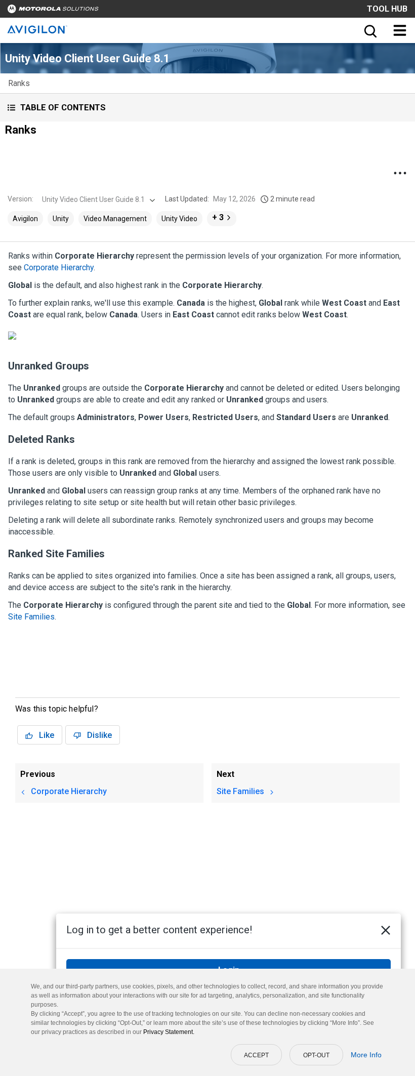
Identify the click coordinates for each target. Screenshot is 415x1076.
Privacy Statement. (168, 1032)
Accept (256, 1055)
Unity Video (179, 219)
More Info (366, 1055)
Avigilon (25, 219)
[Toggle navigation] (400, 30)
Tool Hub (387, 9)
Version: (20, 199)
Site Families (31, 617)
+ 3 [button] (218, 217)
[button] (207, 107)
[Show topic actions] (400, 173)
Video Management (115, 219)
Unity (61, 219)
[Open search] (369, 30)
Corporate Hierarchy (59, 267)
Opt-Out (316, 1055)
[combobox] (97, 199)
